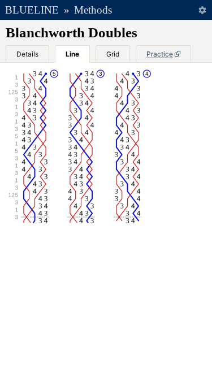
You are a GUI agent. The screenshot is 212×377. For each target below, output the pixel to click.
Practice (159, 54)
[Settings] (202, 10)
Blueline (32, 10)
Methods (93, 10)
